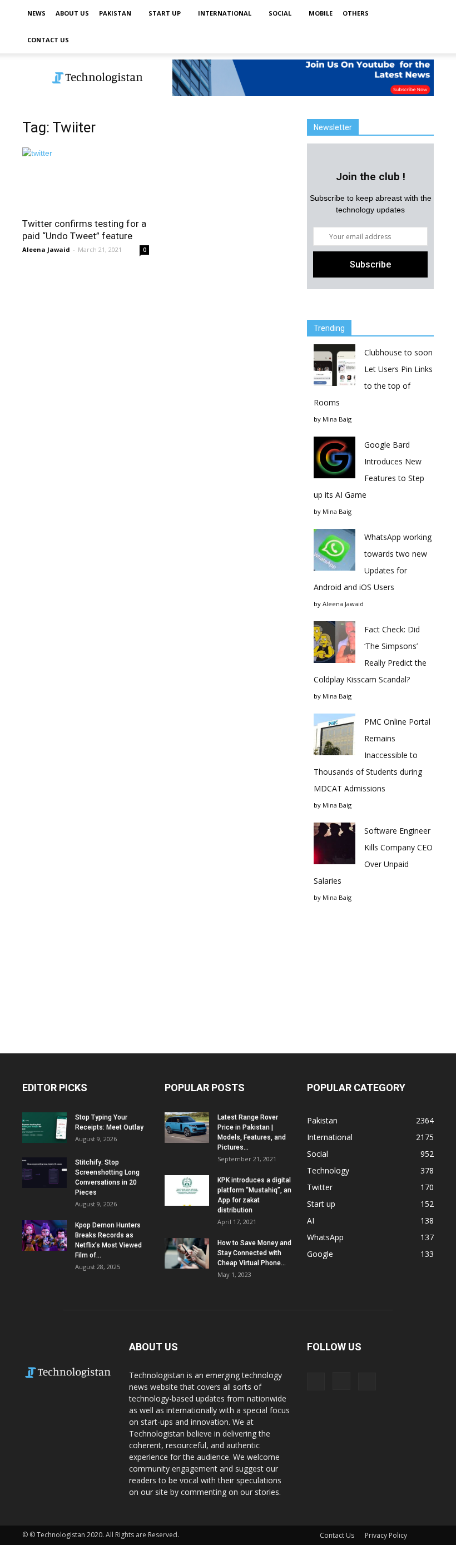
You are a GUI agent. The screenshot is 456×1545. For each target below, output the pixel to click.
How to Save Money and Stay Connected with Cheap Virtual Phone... (254, 1253)
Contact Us (48, 40)
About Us (72, 13)
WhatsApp (325, 1237)
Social (280, 13)
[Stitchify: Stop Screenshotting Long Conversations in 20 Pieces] (44, 1172)
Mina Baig (337, 419)
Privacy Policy (386, 1535)
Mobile (321, 13)
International (224, 13)
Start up (164, 13)
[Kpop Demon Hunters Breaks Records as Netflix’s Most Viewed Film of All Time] (44, 1235)
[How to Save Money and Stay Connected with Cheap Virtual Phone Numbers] (187, 1253)
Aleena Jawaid (46, 249)
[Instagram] (341, 1381)
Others (356, 13)
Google (320, 1254)
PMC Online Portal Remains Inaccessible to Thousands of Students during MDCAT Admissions (372, 755)
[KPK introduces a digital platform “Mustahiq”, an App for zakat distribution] (187, 1190)
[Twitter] (367, 1381)
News (36, 13)
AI (310, 1220)
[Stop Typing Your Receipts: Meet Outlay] (44, 1127)
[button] (420, 26)
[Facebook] (316, 1381)
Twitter (320, 1187)
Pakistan (115, 13)
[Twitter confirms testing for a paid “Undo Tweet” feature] (85, 178)
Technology (328, 1170)
